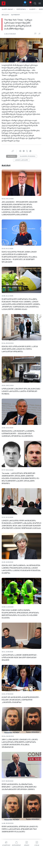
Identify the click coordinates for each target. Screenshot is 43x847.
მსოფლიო (15, 15)
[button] (8, 9)
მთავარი (5, 15)
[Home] (3, 3)
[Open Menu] (39, 3)
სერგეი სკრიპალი (21, 160)
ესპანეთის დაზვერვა (27, 156)
